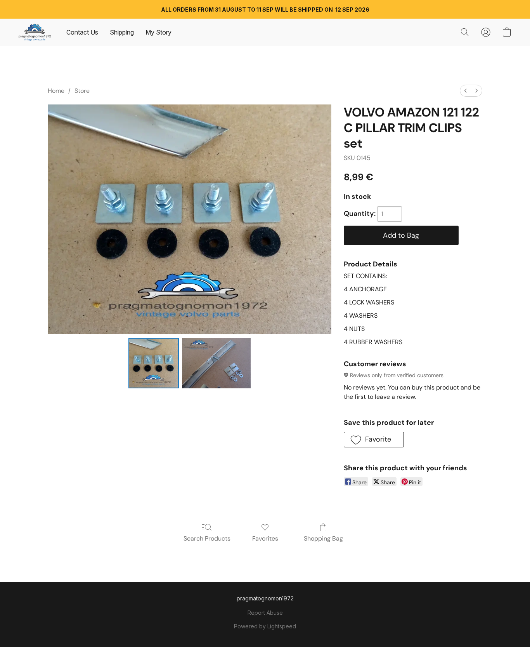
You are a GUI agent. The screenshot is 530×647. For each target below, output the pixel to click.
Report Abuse (265, 612)
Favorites (265, 538)
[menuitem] (465, 90)
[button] (35, 32)
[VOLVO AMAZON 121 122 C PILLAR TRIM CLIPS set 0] (153, 363)
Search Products (207, 538)
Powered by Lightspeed (265, 626)
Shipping (122, 32)
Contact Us (82, 32)
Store (82, 91)
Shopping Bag (323, 538)
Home (56, 91)
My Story (158, 32)
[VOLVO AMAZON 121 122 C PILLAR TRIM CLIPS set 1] (216, 363)
